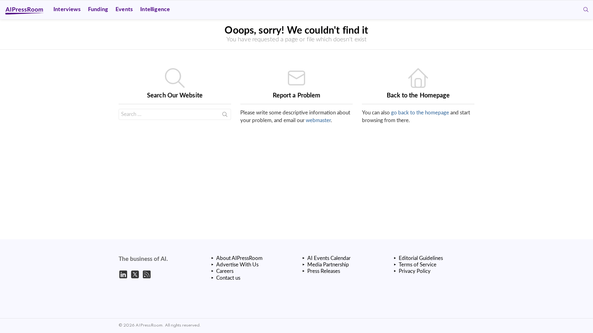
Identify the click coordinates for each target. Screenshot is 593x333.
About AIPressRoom (239, 258)
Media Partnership (328, 264)
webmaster (318, 120)
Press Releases (323, 271)
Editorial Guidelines (421, 258)
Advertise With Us (237, 264)
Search (225, 115)
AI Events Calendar (329, 258)
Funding (98, 9)
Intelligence (155, 9)
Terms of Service (417, 264)
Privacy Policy (415, 271)
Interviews (67, 9)
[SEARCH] (585, 9)
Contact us (228, 278)
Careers (224, 271)
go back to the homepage (420, 112)
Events (124, 9)
